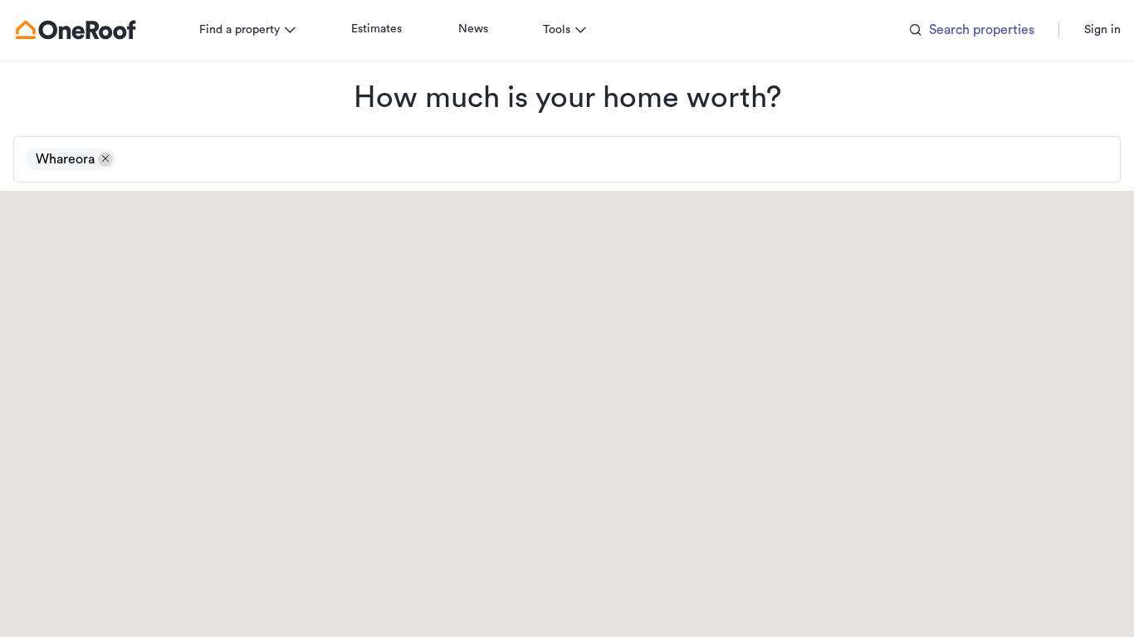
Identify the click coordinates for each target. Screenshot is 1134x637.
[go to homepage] (75, 29)
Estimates (376, 29)
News (473, 29)
